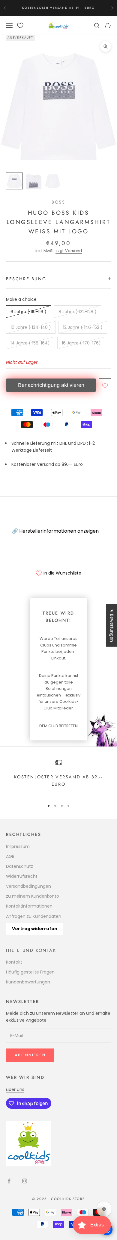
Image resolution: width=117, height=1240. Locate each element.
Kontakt (14, 962)
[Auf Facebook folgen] (9, 1181)
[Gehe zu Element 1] (14, 181)
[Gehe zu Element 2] (33, 181)
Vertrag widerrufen (34, 929)
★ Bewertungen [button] (112, 625)
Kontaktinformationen (29, 906)
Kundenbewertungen (28, 982)
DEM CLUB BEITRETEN (58, 726)
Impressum (18, 846)
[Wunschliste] (20, 25)
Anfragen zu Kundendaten (33, 916)
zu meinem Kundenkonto (32, 896)
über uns (15, 1089)
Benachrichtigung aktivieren (51, 385)
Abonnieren (30, 1055)
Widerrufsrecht (22, 876)
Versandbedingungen (28, 886)
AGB (10, 856)
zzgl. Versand (69, 251)
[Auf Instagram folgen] (25, 1181)
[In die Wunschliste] (105, 385)
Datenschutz (19, 866)
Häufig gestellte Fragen (30, 972)
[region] (58, 777)
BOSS (58, 202)
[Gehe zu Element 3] (52, 181)
